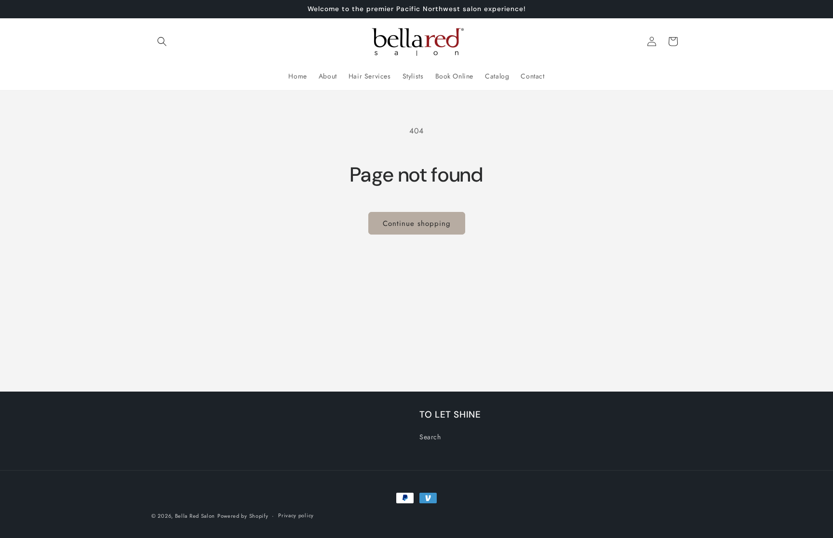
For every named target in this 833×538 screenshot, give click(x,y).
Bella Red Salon (195, 516)
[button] (162, 41)
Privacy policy (296, 515)
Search (430, 437)
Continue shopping (417, 223)
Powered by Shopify (243, 516)
